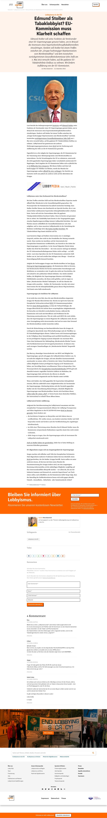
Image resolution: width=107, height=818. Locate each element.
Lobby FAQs (11, 768)
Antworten (29, 635)
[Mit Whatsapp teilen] (38, 556)
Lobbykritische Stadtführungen (15, 781)
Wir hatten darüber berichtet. (55, 229)
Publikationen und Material (14, 778)
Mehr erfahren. (48, 733)
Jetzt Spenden (58, 771)
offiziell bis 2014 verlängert (52, 171)
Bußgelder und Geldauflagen (62, 776)
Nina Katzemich (48, 68)
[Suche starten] (94, 753)
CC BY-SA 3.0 (44, 484)
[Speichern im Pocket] (43, 556)
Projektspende (58, 778)
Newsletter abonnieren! (63, 815)
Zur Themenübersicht (74, 532)
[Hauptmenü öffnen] (11, 5)
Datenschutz (55, 798)
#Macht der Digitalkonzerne (50, 756)
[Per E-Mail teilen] (48, 556)
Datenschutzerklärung (88, 508)
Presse (80, 766)
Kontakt (80, 773)
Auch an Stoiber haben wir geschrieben (40, 443)
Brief (54, 146)
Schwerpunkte (54, 4)
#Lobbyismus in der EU (18, 756)
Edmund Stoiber (67, 125)
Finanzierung (11, 773)
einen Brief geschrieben (41, 306)
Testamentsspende (59, 781)
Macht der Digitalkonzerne (38, 773)
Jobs (9, 776)
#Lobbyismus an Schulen (33, 756)
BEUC (52, 303)
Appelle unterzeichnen (84, 771)
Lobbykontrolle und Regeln (38, 768)
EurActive (55, 125)
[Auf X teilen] (34, 556)
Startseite (10, 9)
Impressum (81, 776)
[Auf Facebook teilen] (29, 556)
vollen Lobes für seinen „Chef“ (37, 394)
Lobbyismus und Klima (37, 771)
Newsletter (65, 4)
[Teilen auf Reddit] (63, 556)
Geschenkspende (59, 773)
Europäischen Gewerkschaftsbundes (54, 369)
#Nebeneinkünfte (64, 756)
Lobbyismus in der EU (19, 9)
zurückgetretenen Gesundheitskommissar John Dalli (52, 138)
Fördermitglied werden (60, 768)
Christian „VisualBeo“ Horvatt (34, 484)
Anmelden (75, 499)
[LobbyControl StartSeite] (13, 798)
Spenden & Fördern (60, 766)
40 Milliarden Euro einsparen (39, 166)
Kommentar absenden (34, 604)
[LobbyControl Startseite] (18, 4)
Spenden (95, 4)
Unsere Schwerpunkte (37, 766)
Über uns (44, 4)
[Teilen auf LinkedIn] (58, 556)
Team (9, 771)
